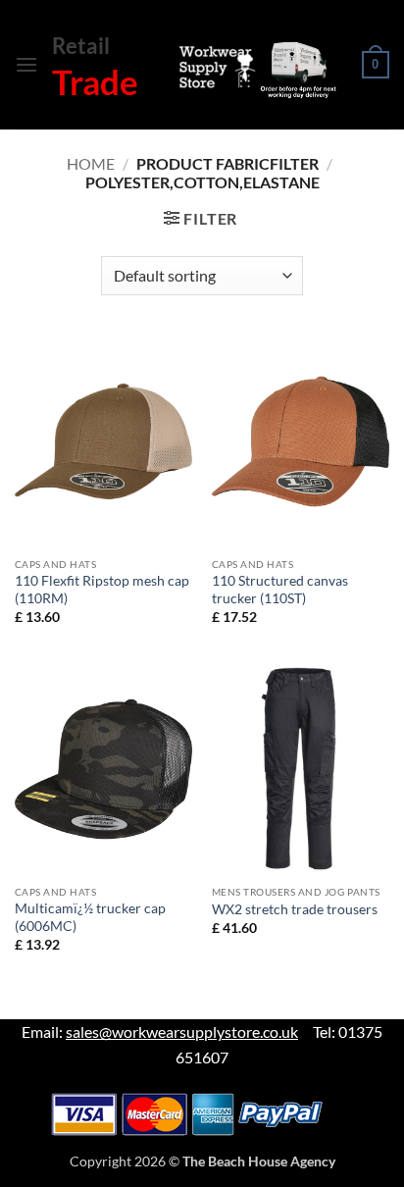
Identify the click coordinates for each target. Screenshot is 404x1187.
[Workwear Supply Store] (255, 70)
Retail (81, 45)
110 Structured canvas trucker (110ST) (280, 589)
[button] (26, 64)
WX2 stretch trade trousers (295, 909)
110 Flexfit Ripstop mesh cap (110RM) (102, 589)
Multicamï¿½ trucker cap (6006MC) (90, 917)
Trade (95, 81)
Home (91, 163)
